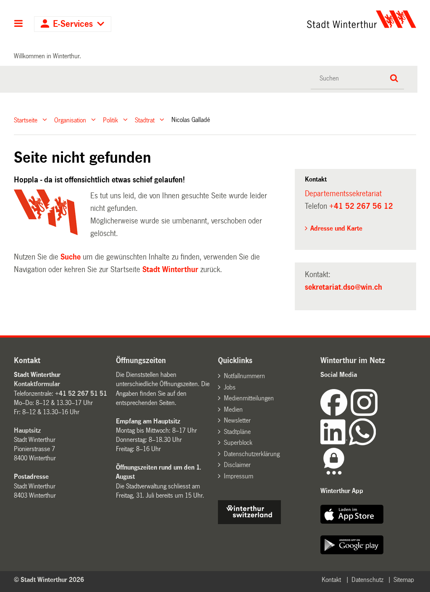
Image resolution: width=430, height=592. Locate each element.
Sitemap (403, 579)
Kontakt (331, 579)
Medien (233, 409)
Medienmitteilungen (249, 398)
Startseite (25, 119)
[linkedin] (334, 443)
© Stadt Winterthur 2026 (49, 579)
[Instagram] (364, 413)
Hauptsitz (27, 430)
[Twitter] (378, 413)
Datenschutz (367, 579)
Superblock (238, 442)
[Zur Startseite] (310, 19)
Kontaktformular (37, 383)
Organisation (70, 119)
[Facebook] (335, 413)
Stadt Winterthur (170, 269)
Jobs (230, 387)
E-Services (72, 24)
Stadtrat (145, 119)
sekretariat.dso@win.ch (343, 287)
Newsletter (237, 420)
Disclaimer (237, 464)
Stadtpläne (237, 431)
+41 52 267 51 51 (81, 393)
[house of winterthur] (249, 521)
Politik (110, 119)
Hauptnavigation (19, 24)
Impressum (238, 476)
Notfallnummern (244, 375)
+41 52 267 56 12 (361, 206)
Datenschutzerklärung (252, 453)
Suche (70, 257)
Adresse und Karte (336, 228)
